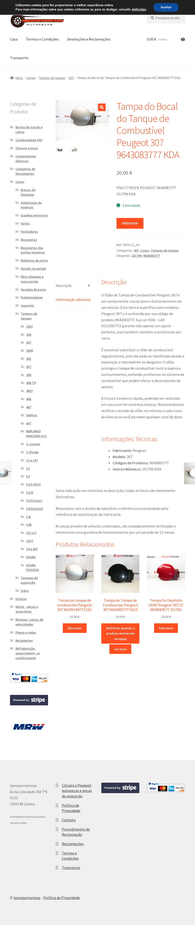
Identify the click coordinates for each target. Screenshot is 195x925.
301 (28, 359)
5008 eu (31, 415)
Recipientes (24, 640)
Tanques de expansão (29, 580)
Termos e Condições (42, 39)
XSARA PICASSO (32, 567)
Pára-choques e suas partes (32, 279)
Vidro (25, 591)
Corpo (31, 78)
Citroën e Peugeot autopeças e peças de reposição (77, 790)
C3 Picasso (34, 500)
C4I (28, 517)
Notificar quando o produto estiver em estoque (120, 633)
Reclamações (73, 843)
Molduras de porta (34, 260)
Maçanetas (29, 240)
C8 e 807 (32, 549)
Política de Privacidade (61, 897)
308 (28, 375)
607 (28, 423)
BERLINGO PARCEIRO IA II (36, 433)
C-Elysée (32, 452)
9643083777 (151, 255)
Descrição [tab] (64, 285)
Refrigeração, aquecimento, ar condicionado (27, 653)
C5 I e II (31, 533)
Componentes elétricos (25, 158)
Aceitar (166, 7)
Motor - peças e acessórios (26, 609)
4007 (29, 391)
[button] (102, 107)
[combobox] (166, 17)
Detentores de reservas (31, 205)
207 (28, 342)
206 (28, 334)
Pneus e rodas (25, 632)
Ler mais (120, 649)
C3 (28, 476)
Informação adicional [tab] (73, 299)
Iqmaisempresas (27, 897)
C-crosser (33, 444)
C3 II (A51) (33, 484)
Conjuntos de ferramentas (25, 171)
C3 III (29, 492)
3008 (29, 350)
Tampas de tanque (52, 78)
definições (139, 9)
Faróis (25, 223)
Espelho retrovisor (34, 215)
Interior (21, 599)
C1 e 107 (32, 460)
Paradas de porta (33, 289)
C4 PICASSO (34, 508)
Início (19, 78)
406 (28, 399)
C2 (28, 468)
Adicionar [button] (75, 628)
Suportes (27, 305)
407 (28, 407)
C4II (29, 524)
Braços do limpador (28, 192)
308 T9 (31, 383)
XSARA (31, 557)
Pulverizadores (32, 297)
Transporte (19, 57)
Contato (69, 819)
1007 (29, 326)
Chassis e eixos (26, 148)
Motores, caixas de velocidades (29, 621)
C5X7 (29, 541)
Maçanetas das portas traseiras (33, 250)
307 (71, 78)
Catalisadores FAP (28, 140)
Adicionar (130, 223)
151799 (136, 255)
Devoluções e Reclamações (89, 39)
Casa (14, 39)
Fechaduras (29, 231)
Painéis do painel (33, 268)
